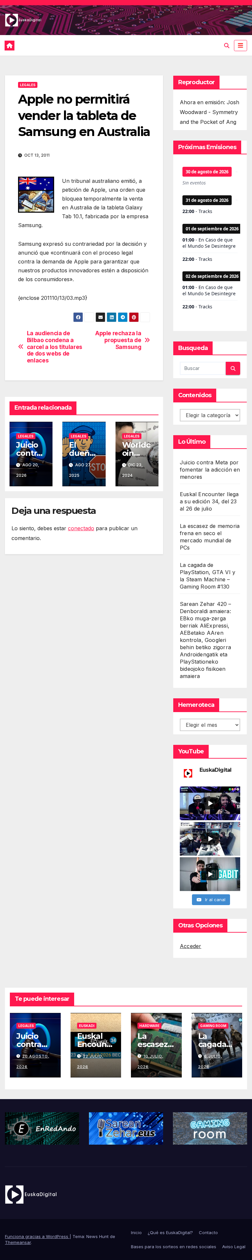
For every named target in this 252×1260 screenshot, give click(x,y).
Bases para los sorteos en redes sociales (173, 1246)
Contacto (208, 1232)
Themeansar (18, 1242)
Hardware (149, 1026)
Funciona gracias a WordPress (37, 1236)
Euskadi (86, 1026)
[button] (226, 45)
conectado (81, 528)
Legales (27, 85)
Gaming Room (213, 1026)
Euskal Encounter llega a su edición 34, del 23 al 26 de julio (209, 501)
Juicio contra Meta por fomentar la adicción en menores (210, 469)
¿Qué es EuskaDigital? (170, 1232)
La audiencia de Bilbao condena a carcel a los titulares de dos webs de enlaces (54, 347)
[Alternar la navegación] (240, 45)
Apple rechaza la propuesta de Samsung (118, 340)
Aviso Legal (233, 1246)
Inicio (136, 1232)
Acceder (190, 946)
